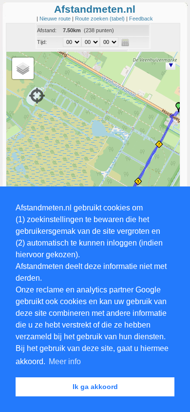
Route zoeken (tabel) (100, 18)
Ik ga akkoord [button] (95, 387)
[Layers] (23, 68)
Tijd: (42, 42)
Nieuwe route (55, 18)
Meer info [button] (65, 361)
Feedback (141, 18)
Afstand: (47, 30)
